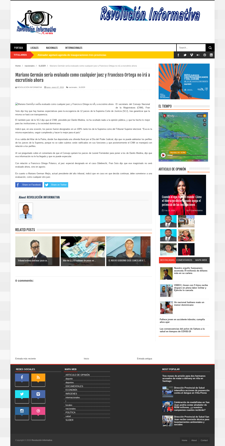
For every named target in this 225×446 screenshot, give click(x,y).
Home (184, 440)
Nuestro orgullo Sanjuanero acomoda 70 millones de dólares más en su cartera (190, 270)
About (194, 440)
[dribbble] (204, 54)
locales (69, 405)
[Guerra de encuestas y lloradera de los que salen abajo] (168, 221)
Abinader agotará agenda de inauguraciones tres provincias (72, 55)
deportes (70, 382)
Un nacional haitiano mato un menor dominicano (189, 303)
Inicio (86, 358)
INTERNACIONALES (73, 47)
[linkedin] (211, 54)
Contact (204, 440)
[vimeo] (191, 54)
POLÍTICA (70, 412)
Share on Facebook (31, 184)
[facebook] (178, 54)
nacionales (73, 87)
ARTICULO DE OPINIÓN (172, 169)
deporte (69, 378)
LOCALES (34, 47)
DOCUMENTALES (74, 386)
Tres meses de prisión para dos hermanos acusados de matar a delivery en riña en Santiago (183, 378)
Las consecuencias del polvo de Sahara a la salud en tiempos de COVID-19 (182, 330)
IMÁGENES (71, 393)
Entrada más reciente (25, 358)
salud (68, 416)
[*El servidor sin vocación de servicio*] (168, 235)
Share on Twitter (59, 184)
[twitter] (185, 54)
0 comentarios (196, 210)
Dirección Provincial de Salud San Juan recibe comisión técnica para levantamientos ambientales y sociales (191, 421)
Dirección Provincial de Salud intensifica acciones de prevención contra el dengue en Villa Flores (192, 390)
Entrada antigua (144, 358)
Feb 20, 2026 (169, 210)
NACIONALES (52, 47)
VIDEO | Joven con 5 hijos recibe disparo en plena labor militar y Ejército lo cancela (191, 288)
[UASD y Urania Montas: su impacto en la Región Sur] (186, 221)
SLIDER (82, 87)
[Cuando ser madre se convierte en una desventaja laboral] (186, 249)
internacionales (73, 397)
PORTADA (18, 47)
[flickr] (198, 54)
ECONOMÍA (71, 390)
